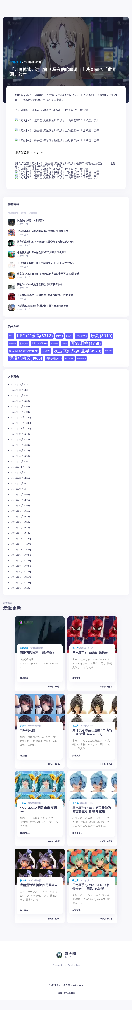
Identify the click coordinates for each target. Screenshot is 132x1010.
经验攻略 (54, 358)
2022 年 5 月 (17, 511)
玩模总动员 (25, 358)
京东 (24, 343)
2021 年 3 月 (17, 588)
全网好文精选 (40, 343)
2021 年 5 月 (17, 577)
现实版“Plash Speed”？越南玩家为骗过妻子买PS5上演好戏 (48, 273)
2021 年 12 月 (18, 538)
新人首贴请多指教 (23, 351)
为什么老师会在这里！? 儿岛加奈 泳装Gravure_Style (92, 731)
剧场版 (54, 343)
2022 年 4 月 (17, 516)
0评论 (50, 687)
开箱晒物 (86, 343)
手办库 (75, 648)
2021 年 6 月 (17, 571)
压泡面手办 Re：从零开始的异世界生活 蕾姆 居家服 (91, 809)
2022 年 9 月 (17, 489)
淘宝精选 (108, 350)
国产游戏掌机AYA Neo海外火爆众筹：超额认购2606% (45, 241)
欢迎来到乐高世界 (77, 350)
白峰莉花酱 (27, 730)
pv (59, 336)
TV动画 (81, 336)
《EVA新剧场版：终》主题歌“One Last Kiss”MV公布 (45, 263)
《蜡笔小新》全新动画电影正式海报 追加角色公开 (44, 231)
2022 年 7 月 (17, 500)
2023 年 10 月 (18, 467)
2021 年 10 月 (18, 549)
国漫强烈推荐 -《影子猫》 (31, 220)
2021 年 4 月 (17, 582)
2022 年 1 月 (17, 533)
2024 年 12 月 (18, 417)
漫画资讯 (24, 648)
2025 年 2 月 (17, 406)
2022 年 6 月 (17, 505)
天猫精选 (64, 343)
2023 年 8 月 (17, 478)
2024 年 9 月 (17, 434)
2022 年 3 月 (17, 522)
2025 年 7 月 (17, 395)
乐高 (101, 335)
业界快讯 (15, 62)
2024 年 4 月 (17, 461)
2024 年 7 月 (17, 445)
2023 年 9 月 (17, 472)
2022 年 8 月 (17, 494)
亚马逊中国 (12, 343)
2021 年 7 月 (17, 566)
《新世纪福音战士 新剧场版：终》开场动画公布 (42, 305)
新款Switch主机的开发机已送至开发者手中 (40, 284)
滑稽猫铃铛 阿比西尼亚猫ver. (39, 885)
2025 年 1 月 (17, 412)
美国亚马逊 (69, 358)
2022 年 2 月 (17, 527)
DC (11, 335)
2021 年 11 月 (18, 544)
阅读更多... (25, 678)
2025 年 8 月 (17, 390)
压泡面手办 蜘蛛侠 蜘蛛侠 (90, 652)
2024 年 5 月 (17, 456)
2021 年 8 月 (17, 560)
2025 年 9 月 (17, 384)
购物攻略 (81, 358)
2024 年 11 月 (18, 423)
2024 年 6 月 (17, 450)
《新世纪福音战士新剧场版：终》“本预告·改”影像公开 (46, 295)
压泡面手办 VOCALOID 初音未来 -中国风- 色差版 (91, 886)
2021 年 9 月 (17, 555)
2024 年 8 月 (17, 439)
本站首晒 (46, 351)
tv (69, 336)
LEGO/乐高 (35, 335)
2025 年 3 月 (17, 401)
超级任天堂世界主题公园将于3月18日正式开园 (41, 252)
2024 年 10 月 (18, 428)
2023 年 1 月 (17, 483)
